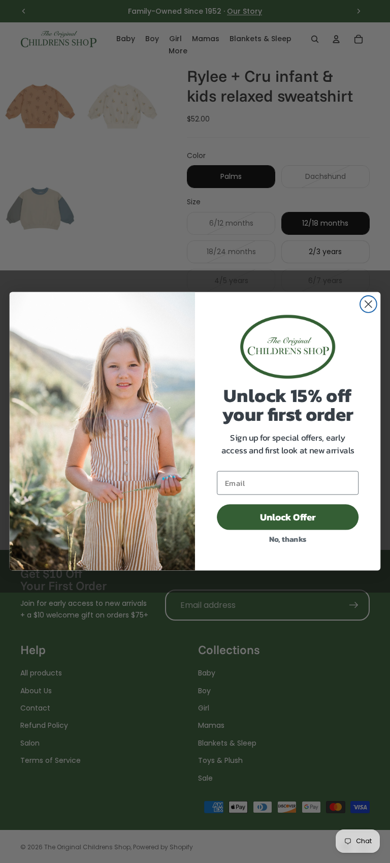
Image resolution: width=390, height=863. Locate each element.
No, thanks (288, 538)
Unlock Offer (288, 517)
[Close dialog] (368, 304)
